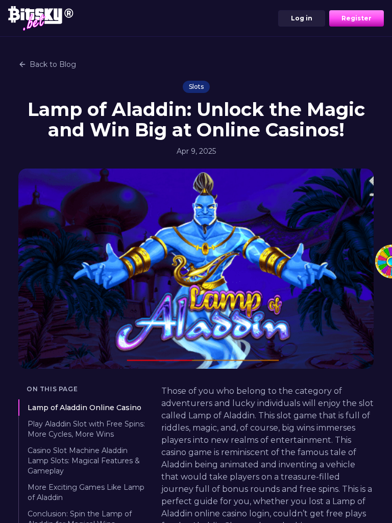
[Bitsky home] (41, 18)
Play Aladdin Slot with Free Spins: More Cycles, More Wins (86, 429)
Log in (301, 18)
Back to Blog (53, 64)
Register (356, 18)
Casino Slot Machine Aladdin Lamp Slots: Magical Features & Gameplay (84, 461)
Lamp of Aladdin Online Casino (84, 407)
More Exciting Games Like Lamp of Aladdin (86, 492)
